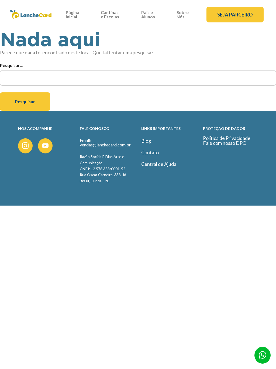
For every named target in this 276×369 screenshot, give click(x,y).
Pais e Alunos (148, 14)
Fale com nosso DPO (224, 143)
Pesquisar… (11, 65)
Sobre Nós (183, 14)
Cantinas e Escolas (110, 14)
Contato (150, 152)
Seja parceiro (235, 15)
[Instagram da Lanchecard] (25, 145)
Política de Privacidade (226, 138)
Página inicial (72, 14)
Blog (146, 141)
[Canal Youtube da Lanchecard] (45, 145)
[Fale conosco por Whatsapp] (262, 357)
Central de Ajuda (158, 164)
